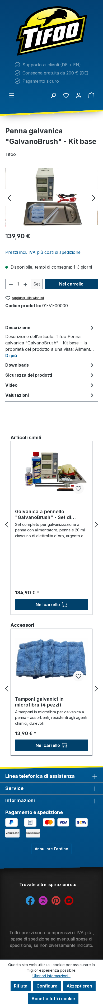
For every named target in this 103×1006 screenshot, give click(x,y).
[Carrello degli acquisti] (91, 95)
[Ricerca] (53, 95)
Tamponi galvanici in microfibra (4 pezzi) (39, 702)
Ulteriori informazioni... (51, 976)
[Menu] (11, 95)
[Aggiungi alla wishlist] (78, 488)
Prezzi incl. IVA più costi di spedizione (43, 252)
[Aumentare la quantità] (25, 284)
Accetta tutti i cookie (53, 998)
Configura (47, 986)
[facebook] (30, 900)
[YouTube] (68, 900)
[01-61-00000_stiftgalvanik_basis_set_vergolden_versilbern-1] (51, 197)
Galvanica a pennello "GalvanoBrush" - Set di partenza (43, 514)
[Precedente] (9, 197)
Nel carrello (71, 284)
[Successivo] (94, 197)
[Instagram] (43, 900)
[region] (51, 197)
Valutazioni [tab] (17, 395)
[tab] (50, 341)
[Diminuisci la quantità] (10, 284)
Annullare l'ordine (51, 848)
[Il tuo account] (78, 95)
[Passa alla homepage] (51, 31)
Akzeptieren (79, 986)
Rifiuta (20, 986)
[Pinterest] (56, 900)
